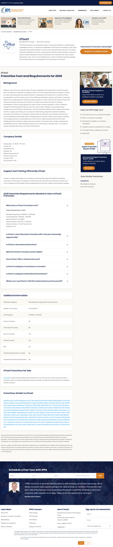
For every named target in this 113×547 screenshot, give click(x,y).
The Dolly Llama (28, 422)
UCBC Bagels (36, 405)
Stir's (16, 424)
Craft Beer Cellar (23, 419)
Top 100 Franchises (6, 31)
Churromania (24, 415)
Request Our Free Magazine (63, 18)
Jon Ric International (19, 400)
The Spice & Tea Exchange (60, 405)
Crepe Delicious (16, 408)
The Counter (7, 408)
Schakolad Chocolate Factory (54, 422)
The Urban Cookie (40, 419)
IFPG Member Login (105, 2)
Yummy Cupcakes (48, 410)
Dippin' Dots (11, 422)
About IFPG (85, 133)
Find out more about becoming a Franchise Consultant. (98, 22)
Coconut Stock (40, 424)
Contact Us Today (18, 3)
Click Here (7, 378)
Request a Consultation (96, 51)
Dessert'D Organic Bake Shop (46, 415)
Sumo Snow (61, 412)
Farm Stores (22, 424)
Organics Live (13, 403)
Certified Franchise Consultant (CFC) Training (96, 127)
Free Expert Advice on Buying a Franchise (95, 130)
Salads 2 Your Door (36, 410)
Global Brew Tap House (35, 417)
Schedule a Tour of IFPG (99, 18)
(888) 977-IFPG (67, 523)
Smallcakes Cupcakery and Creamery (41, 408)
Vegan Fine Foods (33, 412)
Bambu (42, 412)
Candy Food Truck (50, 412)
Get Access (89, 168)
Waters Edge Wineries (62, 415)
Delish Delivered (51, 419)
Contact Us (60, 527)
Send (100, 475)
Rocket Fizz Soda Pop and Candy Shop (16, 417)
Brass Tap (49, 405)
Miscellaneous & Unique (20, 31)
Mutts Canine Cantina (52, 424)
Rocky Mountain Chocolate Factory (18, 410)
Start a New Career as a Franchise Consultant (96, 115)
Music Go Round (49, 403)
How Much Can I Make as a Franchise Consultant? (94, 122)
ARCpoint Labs (8, 400)
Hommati (31, 419)
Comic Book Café (11, 419)
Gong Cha (19, 422)
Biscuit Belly (25, 408)
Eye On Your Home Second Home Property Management (44, 400)
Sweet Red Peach (22, 412)
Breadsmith (57, 408)
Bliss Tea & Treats (39, 422)
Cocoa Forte (32, 415)
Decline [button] (88, 543)
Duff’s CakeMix (11, 412)
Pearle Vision (31, 424)
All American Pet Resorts (24, 405)
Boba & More (10, 424)
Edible (43, 405)
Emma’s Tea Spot (49, 417)
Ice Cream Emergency (37, 403)
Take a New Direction (24, 18)
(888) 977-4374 (7, 3)
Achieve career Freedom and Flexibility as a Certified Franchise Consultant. (26, 22)
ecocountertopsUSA (24, 403)
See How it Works (90, 101)
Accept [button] (81, 543)
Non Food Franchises (43, 42)
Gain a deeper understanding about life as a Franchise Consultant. (63, 22)
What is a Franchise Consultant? (92, 118)
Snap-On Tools (60, 403)
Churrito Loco (15, 415)
